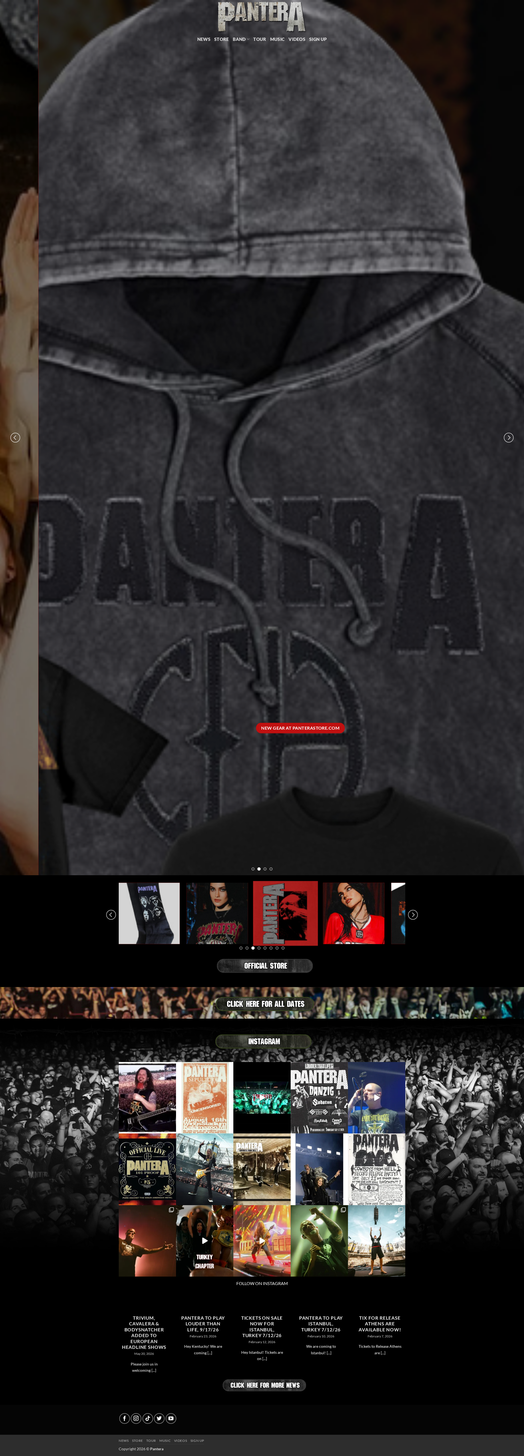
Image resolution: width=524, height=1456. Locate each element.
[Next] (509, 437)
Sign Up (318, 39)
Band (239, 39)
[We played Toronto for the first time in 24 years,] (262, 1098)
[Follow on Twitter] (159, 1418)
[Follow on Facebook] (124, 1418)
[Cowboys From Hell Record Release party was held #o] (376, 1169)
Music (277, 39)
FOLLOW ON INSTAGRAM (262, 1283)
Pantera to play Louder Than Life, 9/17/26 (203, 1323)
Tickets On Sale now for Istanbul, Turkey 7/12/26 (262, 1326)
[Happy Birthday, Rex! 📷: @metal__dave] (204, 1169)
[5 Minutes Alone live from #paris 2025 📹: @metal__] (376, 1098)
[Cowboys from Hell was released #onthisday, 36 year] (262, 1169)
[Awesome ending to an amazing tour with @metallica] (376, 1241)
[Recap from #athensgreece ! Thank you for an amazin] (262, 1241)
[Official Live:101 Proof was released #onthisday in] (147, 1169)
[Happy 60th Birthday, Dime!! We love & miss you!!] (147, 1098)
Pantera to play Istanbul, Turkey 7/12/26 (321, 1323)
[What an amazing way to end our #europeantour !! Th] (147, 1241)
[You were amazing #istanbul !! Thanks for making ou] (204, 1241)
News (203, 39)
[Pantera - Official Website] (262, 16)
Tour (259, 39)
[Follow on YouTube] (171, 1418)
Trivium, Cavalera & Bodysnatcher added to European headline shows (144, 1332)
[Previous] (15, 437)
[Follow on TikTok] (147, 1418)
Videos (296, 39)
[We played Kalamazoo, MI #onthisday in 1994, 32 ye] (204, 1098)
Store (221, 39)
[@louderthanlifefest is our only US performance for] (319, 1098)
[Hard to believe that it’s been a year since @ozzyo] (319, 1169)
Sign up (197, 1441)
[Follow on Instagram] (136, 1418)
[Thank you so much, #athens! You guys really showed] (319, 1241)
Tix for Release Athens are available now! (380, 1323)
